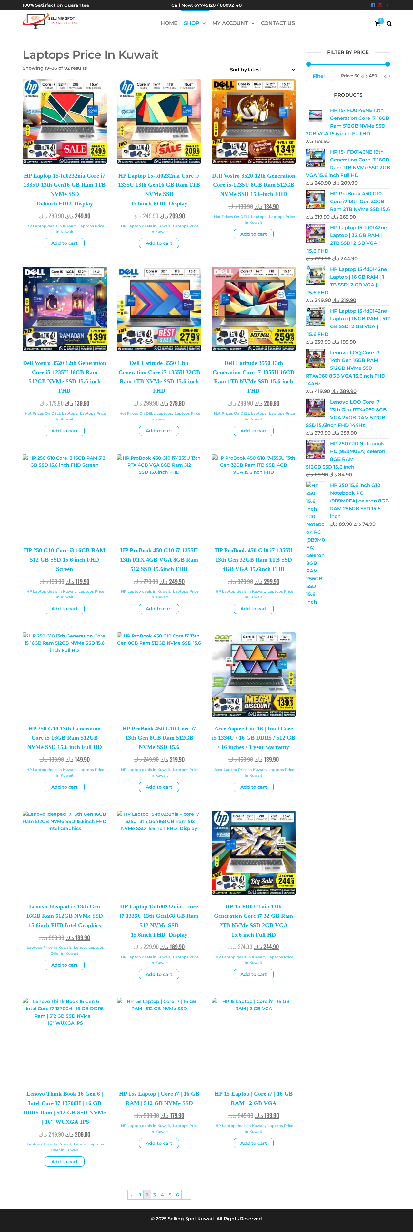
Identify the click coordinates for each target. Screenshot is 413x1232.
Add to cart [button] (64, 243)
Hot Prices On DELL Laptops (240, 216)
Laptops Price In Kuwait (49, 947)
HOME (169, 23)
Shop (191, 23)
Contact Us (278, 23)
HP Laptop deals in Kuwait (51, 226)
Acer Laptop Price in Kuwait (240, 769)
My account (230, 23)
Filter (319, 76)
